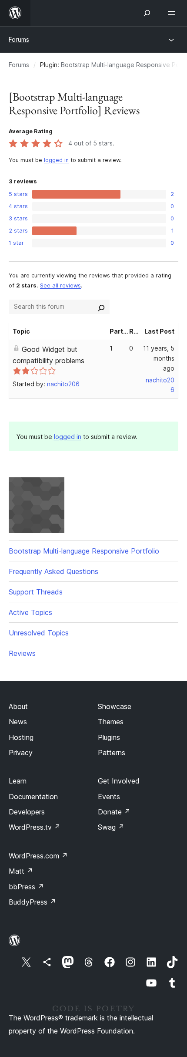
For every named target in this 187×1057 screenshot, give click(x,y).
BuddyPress (32, 902)
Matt (21, 871)
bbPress (26, 886)
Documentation (33, 796)
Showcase (114, 706)
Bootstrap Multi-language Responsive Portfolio (84, 551)
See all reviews (60, 285)
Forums (19, 39)
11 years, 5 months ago (158, 358)
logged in (56, 160)
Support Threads (36, 592)
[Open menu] (173, 13)
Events (109, 796)
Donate (114, 811)
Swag (111, 827)
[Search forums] (101, 307)
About (18, 706)
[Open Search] (147, 13)
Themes (111, 721)
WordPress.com (38, 855)
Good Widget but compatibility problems (48, 355)
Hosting (21, 737)
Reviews (22, 653)
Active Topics (30, 612)
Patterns (111, 752)
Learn (18, 781)
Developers (27, 811)
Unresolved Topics (39, 632)
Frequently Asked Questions (53, 571)
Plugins (109, 737)
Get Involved (119, 781)
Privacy (21, 752)
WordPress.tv (34, 827)
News (18, 721)
